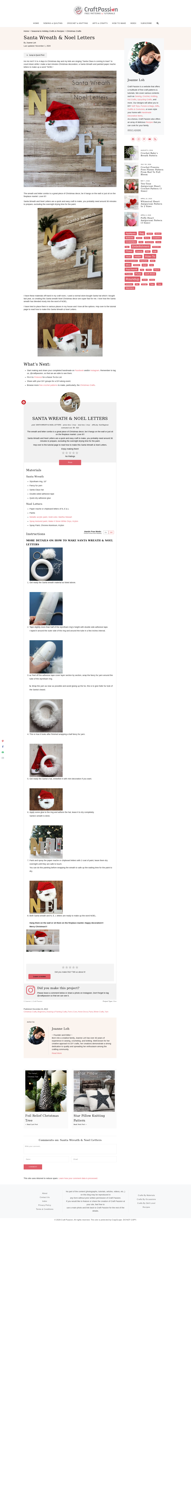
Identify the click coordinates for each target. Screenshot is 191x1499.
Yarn (106, 1012)
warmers (130, 288)
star (137, 284)
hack (147, 251)
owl (151, 265)
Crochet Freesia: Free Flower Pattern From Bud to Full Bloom (152, 171)
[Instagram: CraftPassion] (31, 991)
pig (142, 269)
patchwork (131, 269)
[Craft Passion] (95, 10)
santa (145, 279)
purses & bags (147, 106)
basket (150, 233)
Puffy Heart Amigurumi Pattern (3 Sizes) (151, 220)
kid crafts (132, 99)
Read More (57, 1053)
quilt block (150, 274)
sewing (138, 96)
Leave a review (39, 976)
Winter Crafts (99, 1012)
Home (26, 31)
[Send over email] (3, 752)
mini (128, 264)
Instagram (94, 370)
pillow (149, 269)
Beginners (42, 1012)
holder (138, 256)
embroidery (156, 247)
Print (70, 462)
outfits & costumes (136, 109)
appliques (131, 233)
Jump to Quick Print (36, 55)
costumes (131, 242)
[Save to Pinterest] (3, 741)
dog (141, 242)
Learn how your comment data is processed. (78, 1178)
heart (128, 257)
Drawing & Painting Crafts (57, 1012)
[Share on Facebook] (3, 747)
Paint (91, 1012)
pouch (156, 270)
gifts (157, 106)
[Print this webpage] (3, 758)
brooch (139, 238)
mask (152, 261)
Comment (33, 1167)
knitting (154, 96)
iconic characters (131, 261)
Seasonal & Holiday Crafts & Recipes (47, 31)
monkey (136, 265)
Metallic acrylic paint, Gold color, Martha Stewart (51, 517)
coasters (157, 238)
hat (154, 251)
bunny (147, 238)
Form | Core (72, 1012)
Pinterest (38, 377)
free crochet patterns (48, 385)
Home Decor (83, 1012)
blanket (158, 233)
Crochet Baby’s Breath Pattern (149, 154)
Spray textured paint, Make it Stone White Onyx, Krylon (54, 521)
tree (159, 284)
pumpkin (129, 274)
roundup (132, 279)
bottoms (129, 238)
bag (141, 233)
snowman (129, 284)
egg (127, 247)
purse (138, 274)
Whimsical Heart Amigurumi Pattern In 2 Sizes (151, 203)
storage (144, 284)
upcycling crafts (144, 99)
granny (139, 251)
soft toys (135, 106)
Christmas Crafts (73, 31)
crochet (146, 96)
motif (145, 265)
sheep (152, 279)
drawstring (149, 242)
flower (129, 251)
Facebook (79, 370)
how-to (150, 256)
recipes (149, 122)
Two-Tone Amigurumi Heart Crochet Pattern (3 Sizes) (151, 187)
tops (152, 284)
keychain (143, 261)
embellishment (140, 246)
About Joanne (134, 130)
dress (158, 242)
